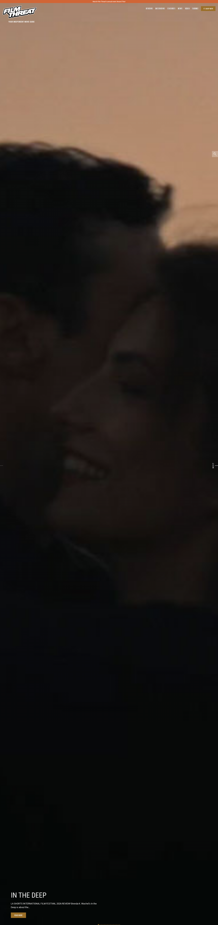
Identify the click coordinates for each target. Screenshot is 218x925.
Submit (195, 9)
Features (171, 9)
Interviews (160, 9)
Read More (18, 915)
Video (187, 9)
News (180, 9)
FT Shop (208, 8)
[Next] (216, 465)
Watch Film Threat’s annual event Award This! (109, 1)
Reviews (149, 9)
